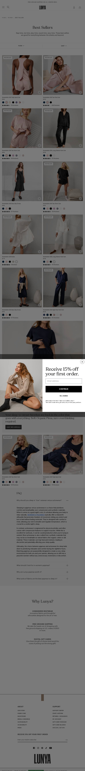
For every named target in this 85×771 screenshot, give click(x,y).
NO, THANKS (64, 395)
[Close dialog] (82, 362)
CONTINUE (63, 389)
